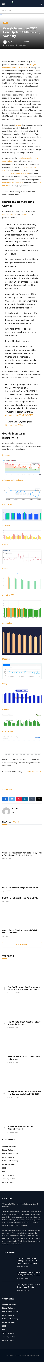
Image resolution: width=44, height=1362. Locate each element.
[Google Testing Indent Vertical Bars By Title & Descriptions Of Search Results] (22, 839)
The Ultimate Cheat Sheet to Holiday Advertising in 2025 (24, 1023)
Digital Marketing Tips (10, 1154)
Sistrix (5, 545)
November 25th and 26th (12, 183)
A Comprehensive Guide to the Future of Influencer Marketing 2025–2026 (24, 1092)
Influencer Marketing (10, 1161)
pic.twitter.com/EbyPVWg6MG (19, 415)
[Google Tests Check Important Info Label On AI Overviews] (22, 916)
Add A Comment (22, 944)
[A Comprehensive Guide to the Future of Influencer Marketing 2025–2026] (22, 1077)
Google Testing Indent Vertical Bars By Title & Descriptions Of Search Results (22, 854)
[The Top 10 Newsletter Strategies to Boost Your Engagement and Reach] (22, 973)
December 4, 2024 (14, 425)
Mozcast (5, 659)
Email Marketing (8, 1157)
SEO (3, 1172)
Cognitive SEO (8, 595)
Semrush (6, 455)
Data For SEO (8, 731)
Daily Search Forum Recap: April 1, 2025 (20, 898)
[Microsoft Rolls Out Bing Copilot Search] (22, 873)
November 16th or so (20, 174)
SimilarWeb (7, 505)
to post (18, 125)
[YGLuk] (22, 3)
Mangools (6, 684)
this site (24, 214)
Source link (7, 790)
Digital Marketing (8, 1150)
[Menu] (3, 3)
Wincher (5, 569)
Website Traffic (8, 1182)
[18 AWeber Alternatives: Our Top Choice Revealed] (22, 1112)
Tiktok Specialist (8, 1179)
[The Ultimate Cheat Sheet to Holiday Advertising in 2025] (22, 1008)
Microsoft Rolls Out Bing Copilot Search (20, 887)
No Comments (10, 45)
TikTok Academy (8, 1175)
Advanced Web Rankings (12, 480)
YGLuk (12, 42)
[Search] (40, 3)
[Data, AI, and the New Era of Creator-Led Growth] (22, 1043)
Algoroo (5, 709)
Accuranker (7, 623)
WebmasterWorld (9, 214)
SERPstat (6, 525)
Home (4, 10)
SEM (10, 10)
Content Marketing (9, 1146)
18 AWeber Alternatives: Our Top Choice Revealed (22, 1127)
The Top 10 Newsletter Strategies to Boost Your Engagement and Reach (23, 988)
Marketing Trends (8, 1164)
